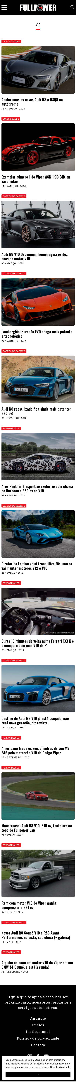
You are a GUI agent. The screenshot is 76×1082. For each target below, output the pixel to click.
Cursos (38, 1025)
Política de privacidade (38, 1038)
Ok (38, 1075)
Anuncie (38, 1018)
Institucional (38, 1031)
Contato (38, 1045)
